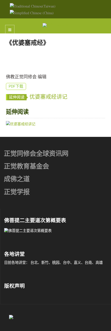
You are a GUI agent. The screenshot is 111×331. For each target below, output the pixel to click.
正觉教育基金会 (26, 166)
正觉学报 (17, 192)
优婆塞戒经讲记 (48, 97)
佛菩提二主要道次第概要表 (35, 220)
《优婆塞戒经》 (27, 42)
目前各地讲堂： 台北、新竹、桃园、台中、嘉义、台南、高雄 (53, 262)
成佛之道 (17, 179)
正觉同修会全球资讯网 (36, 153)
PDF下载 (16, 86)
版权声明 (14, 286)
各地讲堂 (14, 254)
